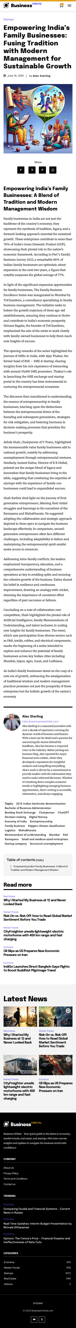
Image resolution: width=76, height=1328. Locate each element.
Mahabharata (27, 830)
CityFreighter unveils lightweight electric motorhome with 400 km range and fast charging (34, 935)
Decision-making (15, 817)
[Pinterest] (43, 170)
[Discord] (34, 1319)
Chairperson (47, 812)
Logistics (10, 830)
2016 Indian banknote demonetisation (41, 803)
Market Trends (11, 912)
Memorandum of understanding (25, 834)
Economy (8, 947)
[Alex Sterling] (12, 755)
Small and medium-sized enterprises (45, 839)
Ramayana (12, 839)
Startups (9, 19)
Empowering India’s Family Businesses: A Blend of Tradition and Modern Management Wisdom (39, 868)
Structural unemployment (46, 843)
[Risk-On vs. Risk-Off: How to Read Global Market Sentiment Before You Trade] (55, 1016)
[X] (33, 170)
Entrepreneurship (41, 821)
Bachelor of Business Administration (28, 808)
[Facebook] (22, 170)
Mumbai (54, 834)
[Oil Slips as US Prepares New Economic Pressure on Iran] (55, 1065)
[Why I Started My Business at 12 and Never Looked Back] (20, 1016)
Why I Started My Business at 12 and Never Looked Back (18, 1038)
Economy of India (16, 821)
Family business (15, 826)
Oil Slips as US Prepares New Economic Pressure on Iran (55, 1087)
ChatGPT (63, 812)
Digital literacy (38, 817)
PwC (65, 834)
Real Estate (9, 896)
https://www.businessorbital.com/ (40, 721)
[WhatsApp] (54, 170)
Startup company (16, 843)
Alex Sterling (42, 75)
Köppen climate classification (46, 826)
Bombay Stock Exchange (20, 812)
